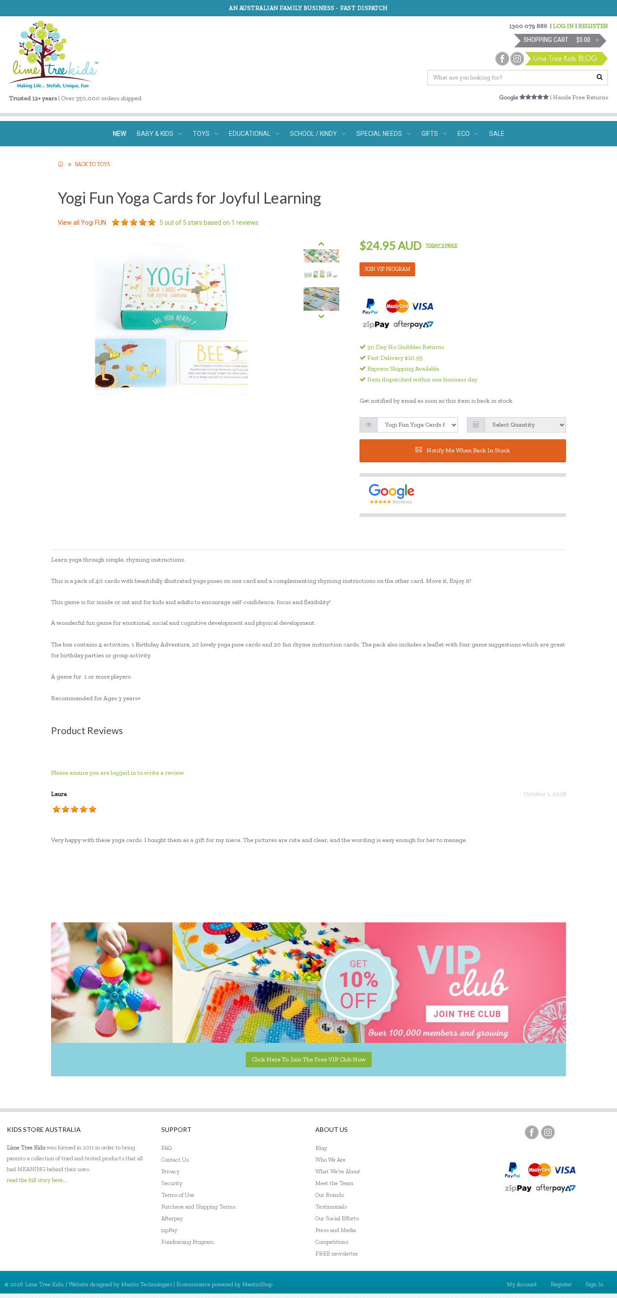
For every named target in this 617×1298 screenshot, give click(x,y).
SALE (497, 133)
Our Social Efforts (337, 1218)
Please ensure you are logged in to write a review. (118, 773)
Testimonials (331, 1206)
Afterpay (172, 1218)
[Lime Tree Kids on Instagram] (548, 1132)
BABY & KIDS (155, 133)
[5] (116, 223)
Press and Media (335, 1230)
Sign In (594, 1284)
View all (82, 222)
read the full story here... (37, 1180)
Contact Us (175, 1159)
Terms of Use (177, 1194)
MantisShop (257, 1284)
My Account (522, 1284)
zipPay (169, 1230)
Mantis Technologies (146, 1284)
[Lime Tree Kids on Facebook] (531, 1132)
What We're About (337, 1171)
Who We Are (330, 1159)
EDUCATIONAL (250, 133)
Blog (321, 1147)
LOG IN (563, 26)
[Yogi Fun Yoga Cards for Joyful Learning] (321, 255)
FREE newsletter (336, 1253)
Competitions (331, 1241)
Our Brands (329, 1194)
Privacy (170, 1171)
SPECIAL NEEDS (379, 133)
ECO (464, 133)
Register (561, 1284)
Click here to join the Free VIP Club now (309, 1059)
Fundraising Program (187, 1241)
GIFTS (429, 133)
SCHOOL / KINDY (313, 133)
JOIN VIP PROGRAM (387, 269)
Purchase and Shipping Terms (198, 1206)
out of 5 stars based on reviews (208, 222)
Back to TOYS (92, 164)
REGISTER (593, 26)
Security (171, 1183)
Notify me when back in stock (468, 450)
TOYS (201, 133)
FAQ (166, 1147)
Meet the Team (334, 1183)
